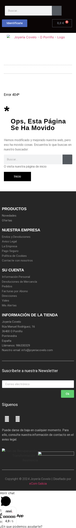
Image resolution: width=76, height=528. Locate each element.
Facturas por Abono (15, 291)
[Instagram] (17, 419)
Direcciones (9, 296)
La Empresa (9, 246)
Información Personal (16, 277)
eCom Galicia (38, 483)
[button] (38, 68)
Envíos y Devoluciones (16, 237)
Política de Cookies (14, 256)
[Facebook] (7, 419)
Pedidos (7, 286)
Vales (5, 300)
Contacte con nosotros (17, 260)
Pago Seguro (10, 251)
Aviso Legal (9, 241)
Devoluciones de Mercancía (19, 281)
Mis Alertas (9, 305)
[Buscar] (57, 11)
